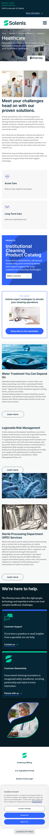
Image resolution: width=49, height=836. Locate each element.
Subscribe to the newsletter (24, 331)
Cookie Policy (37, 802)
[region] (24, 806)
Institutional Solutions (25, 33)
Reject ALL (25, 822)
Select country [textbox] (14, 275)
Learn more (13, 414)
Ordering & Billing (24, 762)
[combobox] (19, 276)
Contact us (9, 644)
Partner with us (11, 693)
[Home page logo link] (24, 755)
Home (4, 33)
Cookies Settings (24, 832)
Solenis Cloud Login (24, 779)
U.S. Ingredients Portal (24, 771)
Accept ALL (24, 815)
